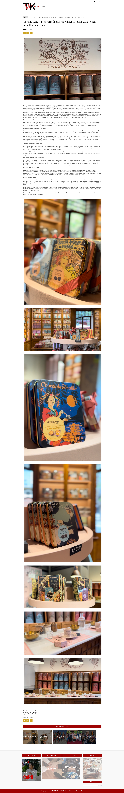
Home (25, 17)
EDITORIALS (59, 12)
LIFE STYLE (67, 12)
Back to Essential (32, 714)
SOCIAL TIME (83, 12)
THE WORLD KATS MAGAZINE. (61, 791)
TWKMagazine (33, 712)
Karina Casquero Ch (31, 711)
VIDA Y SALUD (33, 17)
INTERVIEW (40, 12)
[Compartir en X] (27, 33)
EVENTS (76, 12)
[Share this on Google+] (31, 33)
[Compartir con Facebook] (24, 33)
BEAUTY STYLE (49, 12)
